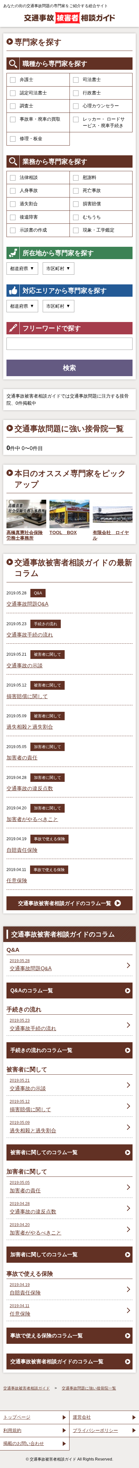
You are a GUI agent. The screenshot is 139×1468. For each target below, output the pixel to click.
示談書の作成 (33, 230)
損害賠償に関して (27, 696)
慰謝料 (89, 177)
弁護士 (26, 79)
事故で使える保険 (49, 839)
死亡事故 (92, 190)
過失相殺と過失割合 (29, 727)
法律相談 (29, 177)
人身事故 (29, 190)
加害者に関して (47, 747)
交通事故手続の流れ (29, 635)
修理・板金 (31, 138)
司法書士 (92, 79)
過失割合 (29, 203)
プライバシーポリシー (95, 1430)
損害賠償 (92, 203)
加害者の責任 (21, 757)
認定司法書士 (33, 92)
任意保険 (16, 880)
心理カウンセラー (101, 105)
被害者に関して (47, 654)
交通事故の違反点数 (29, 788)
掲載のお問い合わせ (23, 1443)
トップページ (16, 1417)
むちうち (92, 217)
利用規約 (12, 1430)
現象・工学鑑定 (98, 230)
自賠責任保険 (21, 850)
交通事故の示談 (24, 665)
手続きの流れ (45, 624)
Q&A (38, 593)
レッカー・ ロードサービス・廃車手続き (104, 122)
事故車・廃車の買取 (40, 119)
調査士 (26, 105)
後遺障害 (29, 217)
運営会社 (82, 1417)
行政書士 (92, 92)
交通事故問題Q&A (27, 604)
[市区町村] (58, 268)
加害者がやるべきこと (32, 819)
